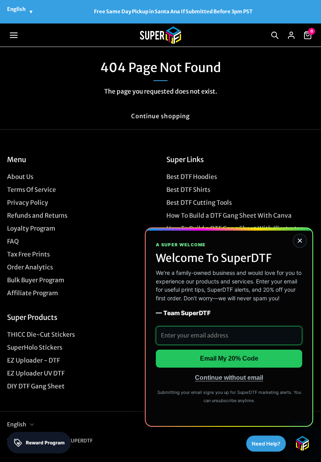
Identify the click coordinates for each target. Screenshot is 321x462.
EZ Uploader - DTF (33, 360)
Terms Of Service (31, 189)
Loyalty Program (31, 228)
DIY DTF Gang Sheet (36, 386)
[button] (14, 35)
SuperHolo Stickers (34, 347)
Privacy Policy (27, 202)
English (16, 424)
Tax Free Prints (28, 254)
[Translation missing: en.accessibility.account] (291, 35)
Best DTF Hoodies (191, 176)
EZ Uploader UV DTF (36, 373)
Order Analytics (30, 267)
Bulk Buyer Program (35, 280)
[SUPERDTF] (160, 35)
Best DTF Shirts (188, 189)
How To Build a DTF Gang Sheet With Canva (229, 215)
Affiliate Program (32, 293)
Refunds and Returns (37, 215)
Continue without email (229, 377)
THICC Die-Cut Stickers (41, 334)
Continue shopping (160, 116)
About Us (20, 176)
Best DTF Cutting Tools (199, 202)
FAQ (13, 241)
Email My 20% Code (229, 358)
